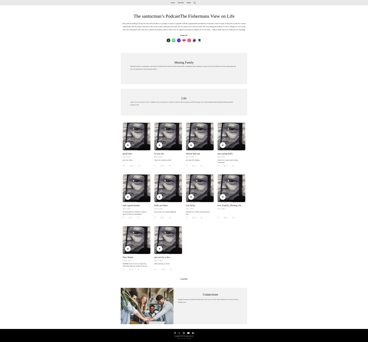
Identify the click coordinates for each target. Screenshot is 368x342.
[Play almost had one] (191, 145)
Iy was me (159, 153)
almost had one (193, 153)
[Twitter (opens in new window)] (179, 333)
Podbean (189, 338)
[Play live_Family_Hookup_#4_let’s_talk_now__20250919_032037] (223, 197)
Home (173, 2)
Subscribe (181, 2)
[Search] (194, 3)
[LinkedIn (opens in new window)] (193, 333)
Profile (189, 2)
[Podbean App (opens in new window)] (168, 40)
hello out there (161, 205)
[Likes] (155, 166)
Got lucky (190, 205)
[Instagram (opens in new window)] (184, 333)
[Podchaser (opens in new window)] (194, 40)
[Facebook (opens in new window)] (175, 333)
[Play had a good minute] (128, 197)
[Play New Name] (128, 249)
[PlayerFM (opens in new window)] (189, 40)
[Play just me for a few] (159, 249)
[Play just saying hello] (223, 145)
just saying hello (225, 153)
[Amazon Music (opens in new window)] (179, 40)
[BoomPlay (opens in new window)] (199, 40)
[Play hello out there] (159, 197)
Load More (184, 279)
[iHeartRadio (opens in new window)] (184, 40)
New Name (128, 257)
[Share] (139, 166)
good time (127, 153)
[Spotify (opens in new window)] (173, 40)
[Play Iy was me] (159, 145)
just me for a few (162, 257)
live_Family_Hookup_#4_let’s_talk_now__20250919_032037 (231, 205)
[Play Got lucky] (191, 197)
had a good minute (131, 205)
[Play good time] (128, 145)
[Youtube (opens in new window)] (188, 333)
